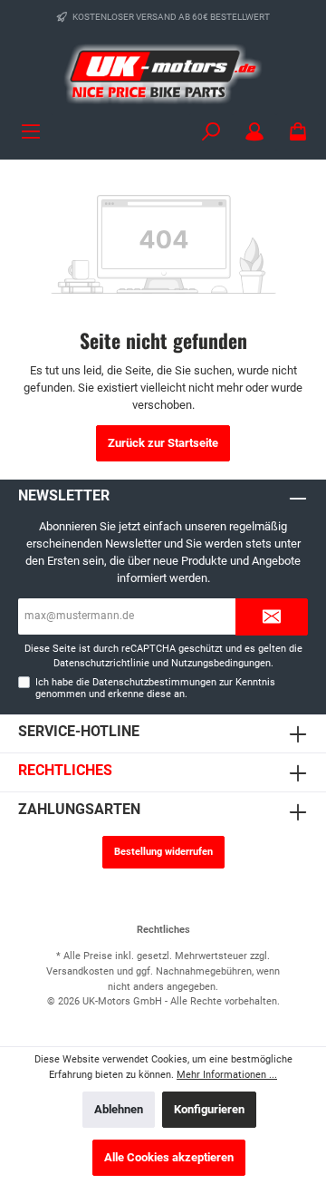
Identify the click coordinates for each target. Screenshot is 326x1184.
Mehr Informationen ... (227, 1075)
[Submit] (271, 617)
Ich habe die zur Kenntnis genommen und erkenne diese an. (155, 688)
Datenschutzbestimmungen (154, 682)
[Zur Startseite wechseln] (163, 74)
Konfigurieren (209, 1109)
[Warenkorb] (298, 131)
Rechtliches (65, 770)
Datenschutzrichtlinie (101, 663)
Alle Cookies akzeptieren (169, 1157)
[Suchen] (211, 131)
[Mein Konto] (254, 131)
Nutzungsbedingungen (221, 663)
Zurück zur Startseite (163, 443)
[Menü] (31, 131)
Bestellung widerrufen (163, 852)
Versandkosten (80, 971)
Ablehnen (118, 1109)
